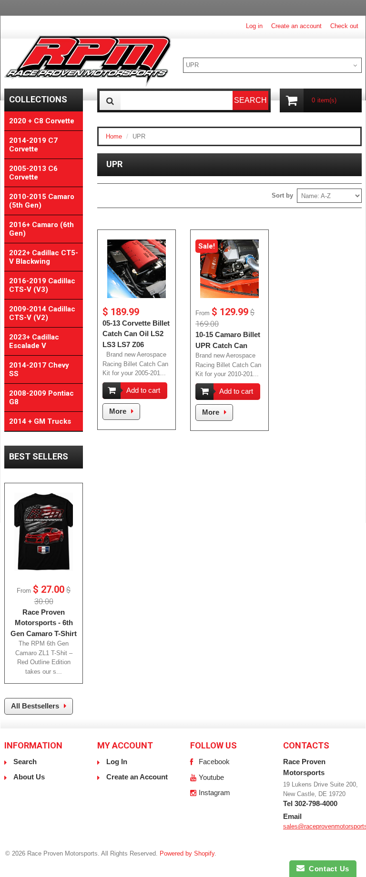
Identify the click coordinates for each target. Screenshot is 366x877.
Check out (344, 26)
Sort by (282, 195)
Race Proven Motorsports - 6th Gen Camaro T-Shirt (43, 623)
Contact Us (327, 869)
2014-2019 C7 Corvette (33, 144)
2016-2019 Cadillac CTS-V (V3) (42, 285)
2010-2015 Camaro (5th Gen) (41, 200)
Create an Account (137, 777)
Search (25, 761)
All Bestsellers (35, 706)
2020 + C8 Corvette (41, 121)
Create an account (296, 26)
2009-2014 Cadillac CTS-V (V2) (42, 313)
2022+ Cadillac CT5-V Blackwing (43, 257)
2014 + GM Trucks (40, 421)
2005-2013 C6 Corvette (33, 172)
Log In (116, 761)
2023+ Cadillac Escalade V (34, 341)
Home (114, 136)
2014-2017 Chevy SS (39, 369)
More (117, 411)
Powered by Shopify (187, 853)
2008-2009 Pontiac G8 (41, 397)
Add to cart (143, 390)
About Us (29, 777)
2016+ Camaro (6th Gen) (41, 229)
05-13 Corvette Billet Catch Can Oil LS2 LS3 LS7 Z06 (136, 334)
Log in (254, 26)
